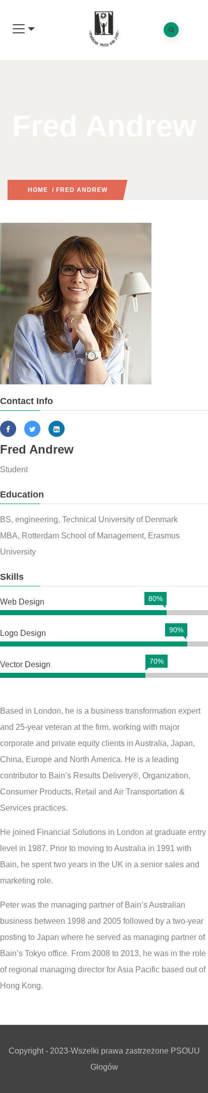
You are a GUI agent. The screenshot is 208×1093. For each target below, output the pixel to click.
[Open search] (171, 29)
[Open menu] (24, 29)
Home (38, 189)
